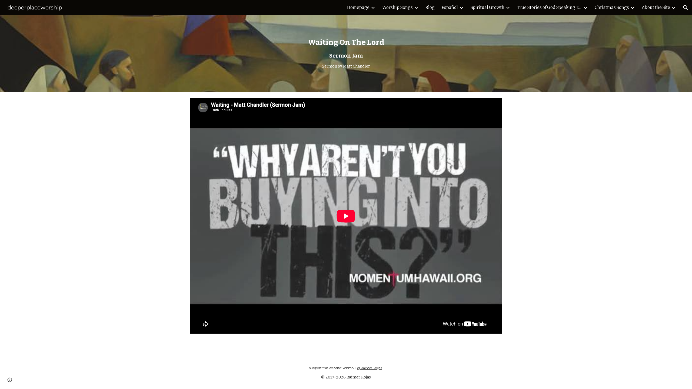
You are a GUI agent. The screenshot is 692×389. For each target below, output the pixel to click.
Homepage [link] (358, 7)
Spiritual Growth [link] (487, 7)
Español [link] (450, 7)
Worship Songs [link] (397, 7)
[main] (346, 53)
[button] (685, 7)
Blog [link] (430, 7)
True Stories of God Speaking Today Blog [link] (549, 7)
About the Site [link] (656, 7)
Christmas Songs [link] (612, 7)
